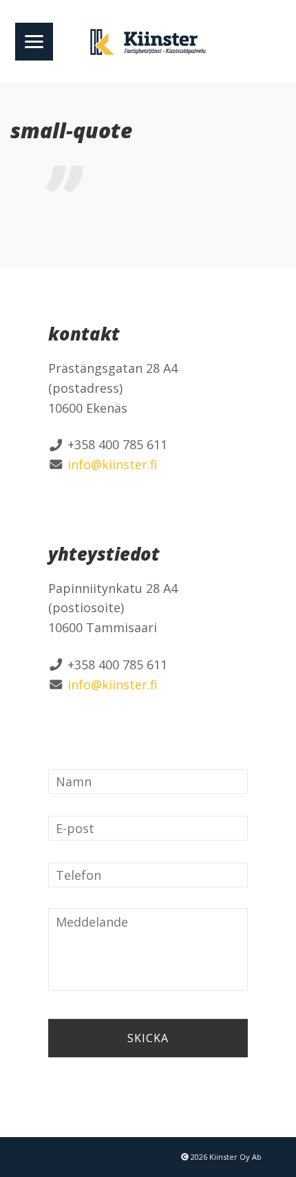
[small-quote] (148, 178)
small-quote (71, 130)
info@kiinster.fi (112, 464)
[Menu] (34, 42)
